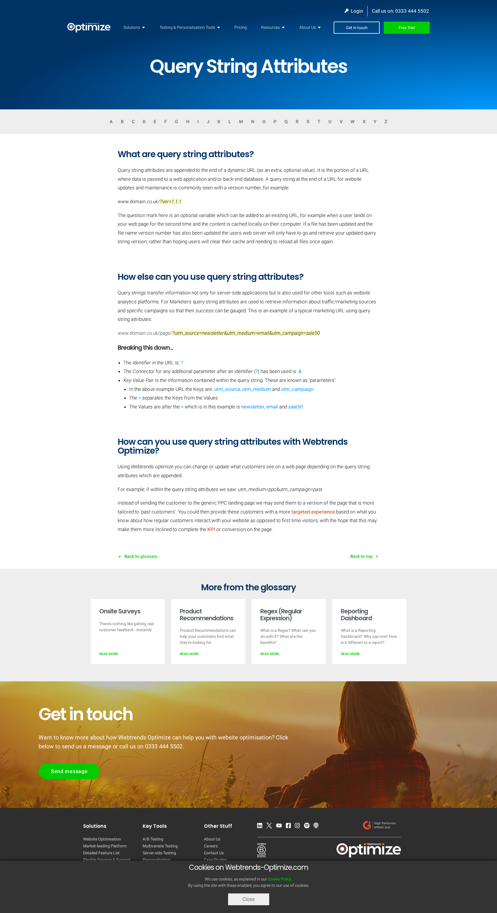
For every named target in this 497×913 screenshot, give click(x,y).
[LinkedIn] (261, 827)
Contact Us (214, 853)
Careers (211, 846)
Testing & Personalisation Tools (187, 27)
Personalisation (157, 860)
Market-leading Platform (105, 846)
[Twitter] (270, 827)
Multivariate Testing (160, 846)
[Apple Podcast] (318, 827)
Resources (270, 27)
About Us (307, 27)
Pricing (240, 27)
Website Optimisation (102, 839)
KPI (211, 529)
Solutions (131, 27)
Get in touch (357, 27)
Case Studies (215, 860)
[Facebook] (290, 827)
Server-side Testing (159, 853)
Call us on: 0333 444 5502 (400, 11)
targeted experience (313, 512)
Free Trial (407, 27)
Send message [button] (69, 771)
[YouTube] (280, 827)
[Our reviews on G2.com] (381, 826)
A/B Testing (153, 839)
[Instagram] (299, 827)
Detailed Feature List (101, 853)
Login (356, 11)
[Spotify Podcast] (308, 827)
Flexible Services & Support (107, 860)
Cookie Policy (279, 879)
